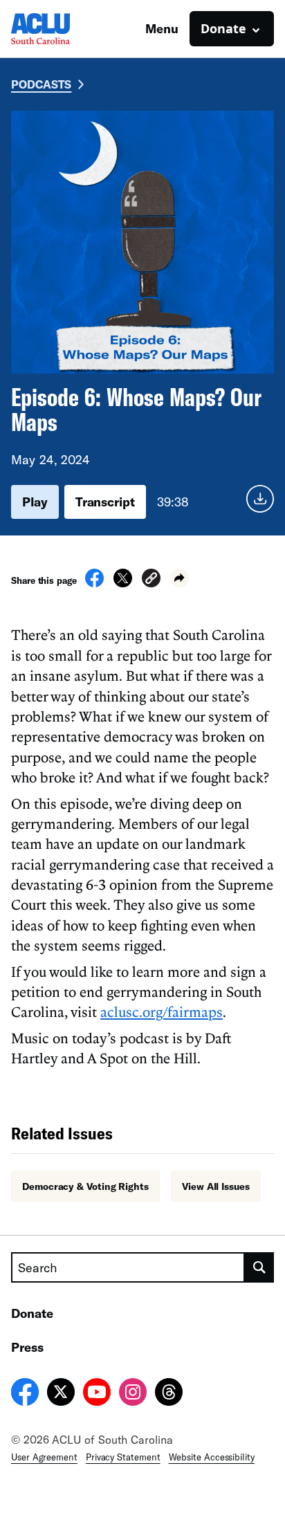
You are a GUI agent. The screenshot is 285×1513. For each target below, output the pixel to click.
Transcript (105, 501)
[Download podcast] (260, 502)
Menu (161, 28)
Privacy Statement (123, 1456)
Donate (32, 1313)
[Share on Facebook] (94, 583)
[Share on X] (122, 583)
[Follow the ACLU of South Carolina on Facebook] (25, 1394)
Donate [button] (223, 28)
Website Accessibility (212, 1456)
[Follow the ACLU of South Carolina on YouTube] (97, 1394)
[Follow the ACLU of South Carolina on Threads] (169, 1394)
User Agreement (44, 1456)
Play (35, 501)
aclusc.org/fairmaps (161, 1011)
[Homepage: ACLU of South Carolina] (59, 28)
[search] (259, 1267)
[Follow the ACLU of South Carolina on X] (61, 1394)
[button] (151, 580)
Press (27, 1347)
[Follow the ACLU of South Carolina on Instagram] (133, 1394)
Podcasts (41, 84)
